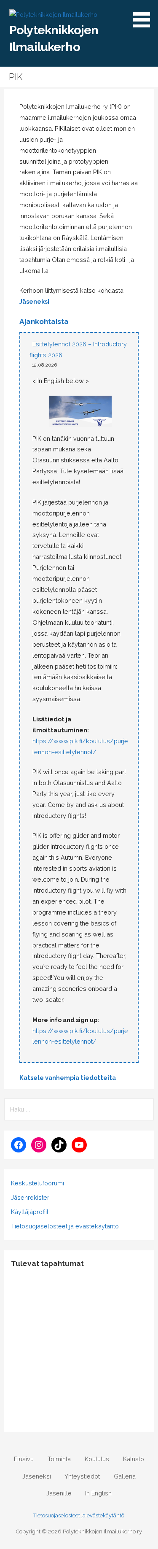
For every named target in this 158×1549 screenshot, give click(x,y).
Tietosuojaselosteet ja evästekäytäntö (65, 1226)
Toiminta (59, 1459)
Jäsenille (59, 1493)
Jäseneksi (34, 301)
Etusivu (24, 1459)
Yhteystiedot (82, 1476)
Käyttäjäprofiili (30, 1211)
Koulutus (97, 1459)
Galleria (125, 1476)
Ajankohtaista (44, 321)
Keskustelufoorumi (37, 1183)
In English (98, 1493)
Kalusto (133, 1459)
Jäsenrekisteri (31, 1197)
